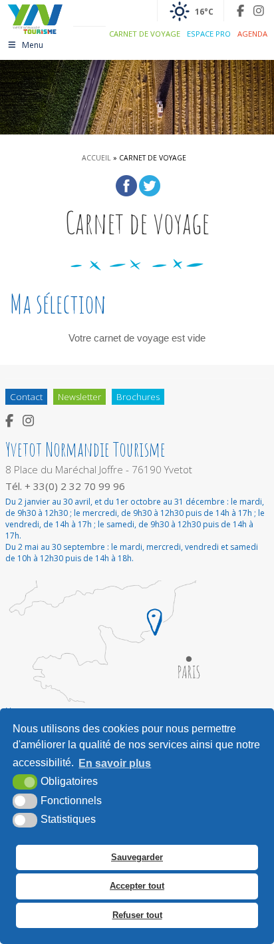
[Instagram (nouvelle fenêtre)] (258, 11)
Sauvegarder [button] (137, 857)
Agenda (252, 34)
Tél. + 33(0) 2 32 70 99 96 (65, 486)
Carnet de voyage (144, 34)
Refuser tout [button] (137, 915)
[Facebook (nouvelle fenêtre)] (240, 11)
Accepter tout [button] (137, 886)
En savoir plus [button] (114, 763)
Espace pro (209, 34)
